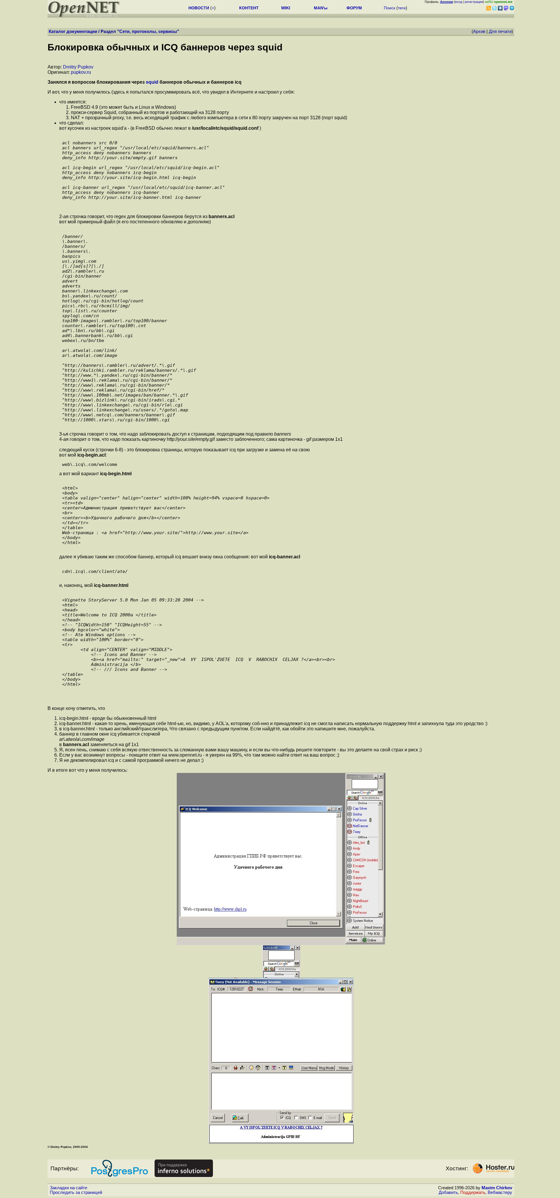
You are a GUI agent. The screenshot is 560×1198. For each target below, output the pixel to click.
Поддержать (472, 1192)
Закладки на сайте (68, 1187)
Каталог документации (73, 31)
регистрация (474, 1)
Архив (479, 31)
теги (402, 8)
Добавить (448, 1192)
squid (152, 82)
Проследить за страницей (76, 1192)
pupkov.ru (81, 72)
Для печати (500, 31)
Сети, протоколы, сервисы (148, 31)
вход (458, 1)
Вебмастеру (500, 1192)
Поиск (389, 8)
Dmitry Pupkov (78, 66)
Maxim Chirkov (497, 1187)
